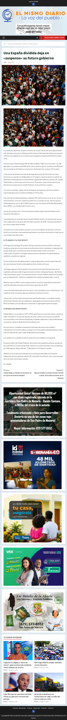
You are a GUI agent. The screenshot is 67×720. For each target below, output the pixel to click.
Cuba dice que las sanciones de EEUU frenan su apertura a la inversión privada (17, 696)
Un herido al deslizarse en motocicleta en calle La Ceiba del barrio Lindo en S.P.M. (47, 696)
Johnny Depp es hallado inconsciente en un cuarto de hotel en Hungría (17, 372)
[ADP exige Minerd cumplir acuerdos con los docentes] (49, 650)
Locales (7, 657)
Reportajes (37, 708)
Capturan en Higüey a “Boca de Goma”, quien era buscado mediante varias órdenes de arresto (17, 664)
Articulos (44, 708)
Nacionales (38, 657)
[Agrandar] (61, 594)
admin (4, 62)
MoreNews (58, 715)
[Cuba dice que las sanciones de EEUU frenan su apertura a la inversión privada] (18, 682)
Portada (15, 708)
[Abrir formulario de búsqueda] (37, 37)
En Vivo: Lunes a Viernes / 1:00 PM (54, 37)
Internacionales (8, 689)
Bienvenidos (22, 708)
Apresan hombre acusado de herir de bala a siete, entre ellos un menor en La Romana (49, 374)
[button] (3, 38)
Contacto (50, 708)
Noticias (29, 708)
